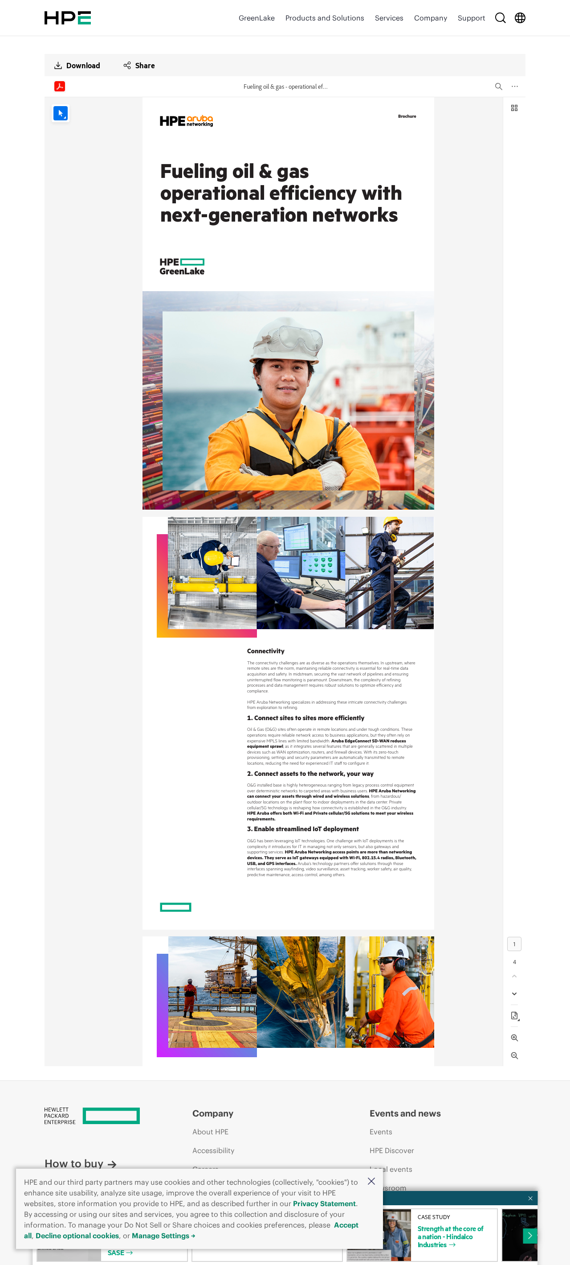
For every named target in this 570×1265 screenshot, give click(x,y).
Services (389, 17)
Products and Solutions (324, 17)
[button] (371, 1182)
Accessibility (213, 1150)
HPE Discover (392, 1150)
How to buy (74, 1163)
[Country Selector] (520, 18)
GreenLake (257, 17)
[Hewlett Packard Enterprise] (68, 18)
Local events (391, 1169)
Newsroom (388, 1187)
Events (381, 1131)
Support (471, 17)
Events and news (405, 1113)
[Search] (500, 18)
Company (430, 17)
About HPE (210, 1131)
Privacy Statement (324, 1203)
